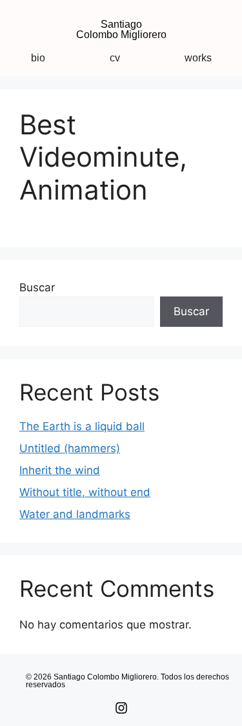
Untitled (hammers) (69, 448)
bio (38, 57)
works (198, 57)
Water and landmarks (74, 514)
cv (115, 57)
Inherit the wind (59, 470)
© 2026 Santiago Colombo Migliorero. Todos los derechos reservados (127, 680)
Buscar (37, 287)
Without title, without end (84, 492)
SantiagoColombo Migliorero (121, 29)
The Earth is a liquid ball (82, 426)
